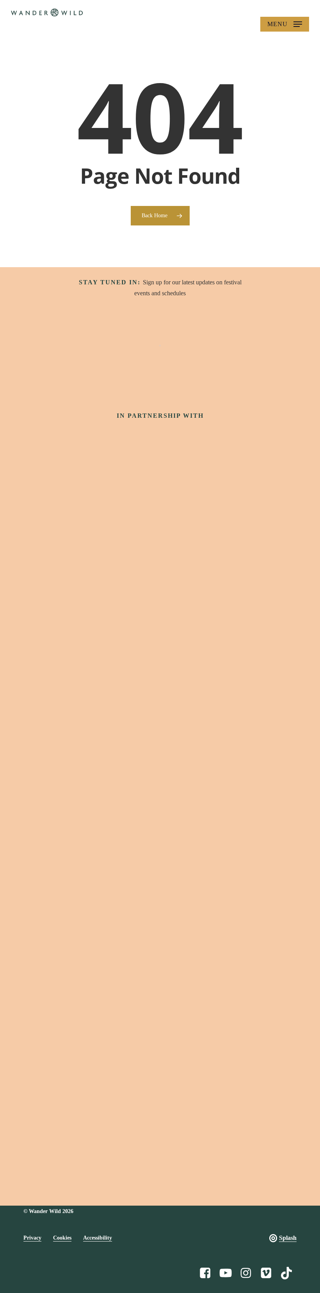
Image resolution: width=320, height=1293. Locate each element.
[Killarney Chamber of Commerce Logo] (160, 1047)
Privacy (32, 1238)
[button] (284, 24)
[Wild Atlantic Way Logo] (160, 497)
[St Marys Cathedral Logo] (160, 876)
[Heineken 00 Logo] (160, 588)
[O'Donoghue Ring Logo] (160, 766)
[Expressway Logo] (160, 947)
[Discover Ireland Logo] (160, 446)
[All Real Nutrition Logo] (160, 1139)
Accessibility (97, 1238)
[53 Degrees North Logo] (160, 645)
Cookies (62, 1238)
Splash (288, 1237)
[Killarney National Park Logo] (160, 706)
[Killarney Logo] (160, 820)
